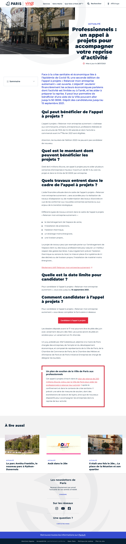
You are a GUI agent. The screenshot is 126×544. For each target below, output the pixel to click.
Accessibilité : (51, 541)
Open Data (72, 541)
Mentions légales (28, 541)
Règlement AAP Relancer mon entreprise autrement (66, 267)
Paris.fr (82, 535)
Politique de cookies (85, 541)
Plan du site (100, 541)
